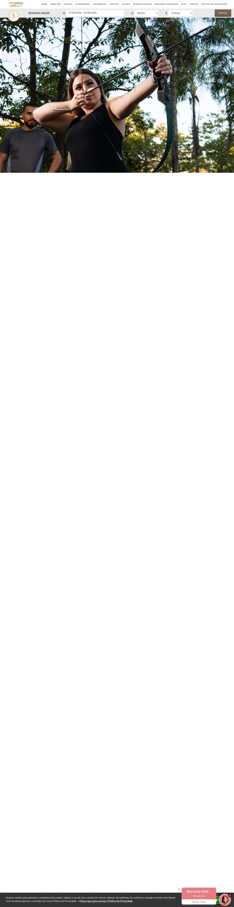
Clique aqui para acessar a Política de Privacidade (106, 901)
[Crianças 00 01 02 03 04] (177, 13)
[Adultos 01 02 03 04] (143, 13)
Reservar (223, 13)
